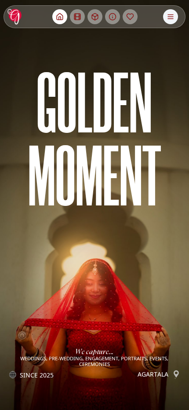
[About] (112, 16)
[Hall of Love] (130, 16)
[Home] (59, 16)
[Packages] (94, 16)
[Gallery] (77, 16)
